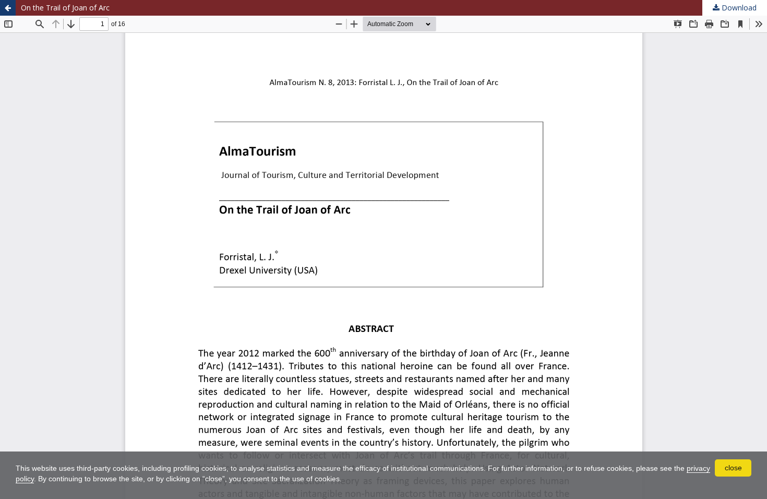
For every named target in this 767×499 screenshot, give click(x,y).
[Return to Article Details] (8, 8)
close (733, 468)
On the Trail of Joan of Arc (65, 8)
